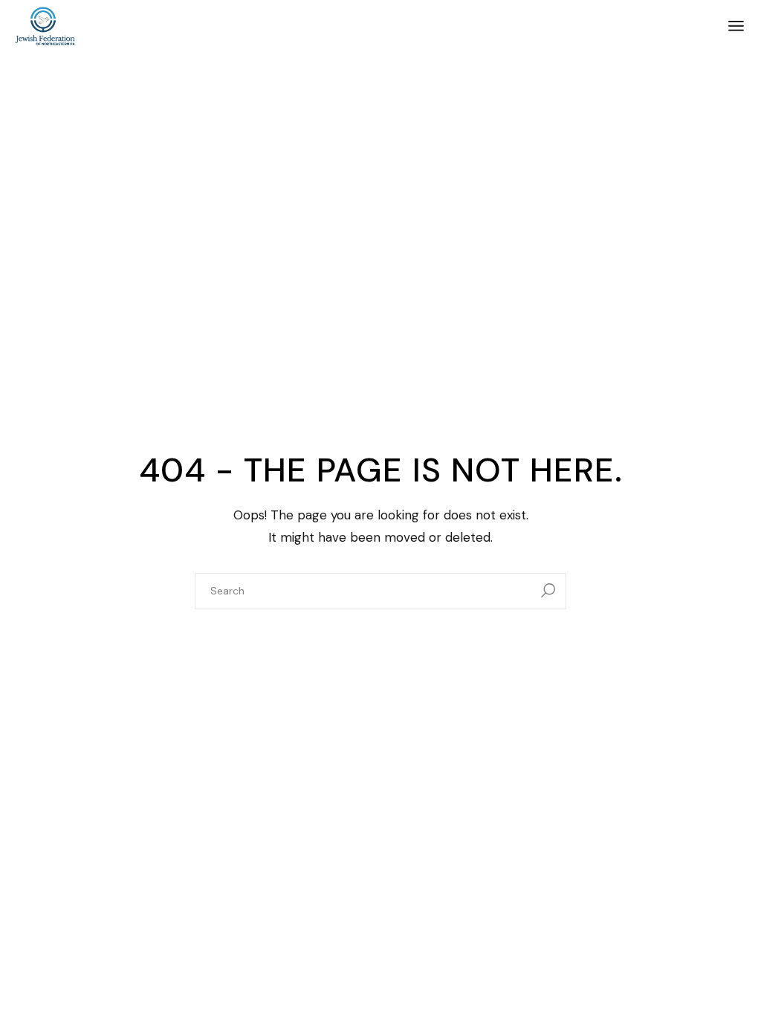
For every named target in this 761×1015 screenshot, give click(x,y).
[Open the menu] (736, 26)
